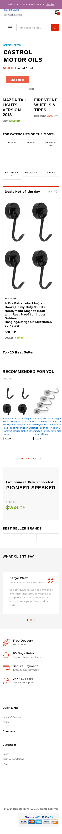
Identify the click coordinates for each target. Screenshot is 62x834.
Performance (12, 174)
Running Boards (12, 717)
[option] (31, 271)
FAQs (6, 763)
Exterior (31, 142)
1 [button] (22, 458)
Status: (9, 337)
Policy (6, 754)
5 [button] (36, 458)
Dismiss (50, 4)
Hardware (10, 298)
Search (55, 27)
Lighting (50, 172)
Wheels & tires (50, 144)
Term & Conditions (13, 758)
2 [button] (26, 458)
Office (6, 722)
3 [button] (29, 458)
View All (7, 378)
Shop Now (15, 79)
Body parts (31, 172)
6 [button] (39, 458)
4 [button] (33, 458)
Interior (12, 142)
